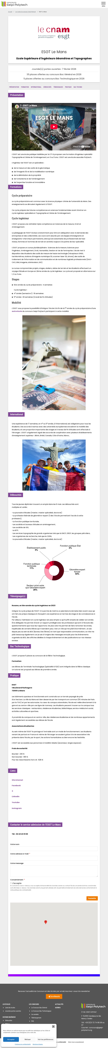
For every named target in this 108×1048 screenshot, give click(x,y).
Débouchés (47, 87)
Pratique (68, 87)
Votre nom (14, 844)
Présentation (14, 87)
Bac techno (78, 87)
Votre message (16, 863)
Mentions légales (38, 1044)
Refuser (28, 1039)
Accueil (10, 12)
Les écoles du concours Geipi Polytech (25, 12)
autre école (17, 311)
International (36, 87)
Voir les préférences (45, 1039)
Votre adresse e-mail (19, 854)
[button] (53, 1026)
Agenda (58, 1008)
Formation (25, 87)
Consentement (17, 880)
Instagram (17, 808)
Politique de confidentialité (23, 1044)
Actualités (59, 1004)
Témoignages (58, 87)
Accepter (11, 1039)
